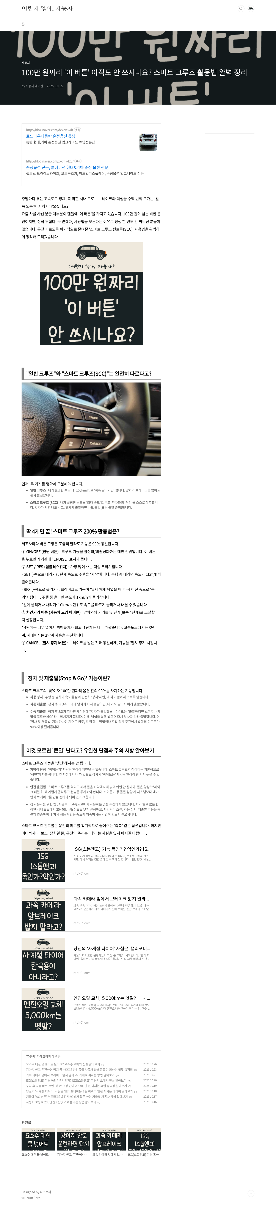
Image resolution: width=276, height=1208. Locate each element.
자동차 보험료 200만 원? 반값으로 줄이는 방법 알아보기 (61, 1102)
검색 (241, 8)
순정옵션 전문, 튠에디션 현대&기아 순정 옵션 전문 (67, 167)
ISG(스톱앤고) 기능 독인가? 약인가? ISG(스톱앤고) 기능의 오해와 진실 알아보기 (76, 1080)
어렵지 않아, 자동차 (47, 8)
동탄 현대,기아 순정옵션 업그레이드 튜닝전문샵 (60, 141)
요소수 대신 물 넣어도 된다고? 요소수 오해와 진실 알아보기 (63, 1064)
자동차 (31, 1056)
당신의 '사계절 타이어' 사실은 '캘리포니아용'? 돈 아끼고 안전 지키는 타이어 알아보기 (79, 1091)
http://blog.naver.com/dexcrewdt (49, 130)
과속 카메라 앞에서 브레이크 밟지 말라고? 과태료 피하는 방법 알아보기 (70, 1075)
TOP (251, 1193)
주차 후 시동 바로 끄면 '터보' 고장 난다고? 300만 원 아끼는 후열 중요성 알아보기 (76, 1086)
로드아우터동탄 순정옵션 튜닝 (50, 136)
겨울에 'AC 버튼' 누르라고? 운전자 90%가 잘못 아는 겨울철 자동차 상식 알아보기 (77, 1096)
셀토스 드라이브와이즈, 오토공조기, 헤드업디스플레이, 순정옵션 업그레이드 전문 (85, 173)
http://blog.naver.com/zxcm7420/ (50, 161)
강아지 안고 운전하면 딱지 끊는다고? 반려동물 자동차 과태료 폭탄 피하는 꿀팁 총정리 (79, 1069)
